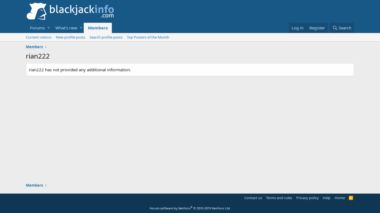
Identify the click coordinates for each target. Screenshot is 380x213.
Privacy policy (307, 197)
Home (340, 197)
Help (326, 197)
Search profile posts (106, 37)
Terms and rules (279, 197)
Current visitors (38, 37)
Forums (37, 28)
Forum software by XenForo (190, 208)
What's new (66, 28)
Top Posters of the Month (148, 37)
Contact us (253, 197)
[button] (48, 28)
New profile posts (70, 37)
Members (98, 28)
